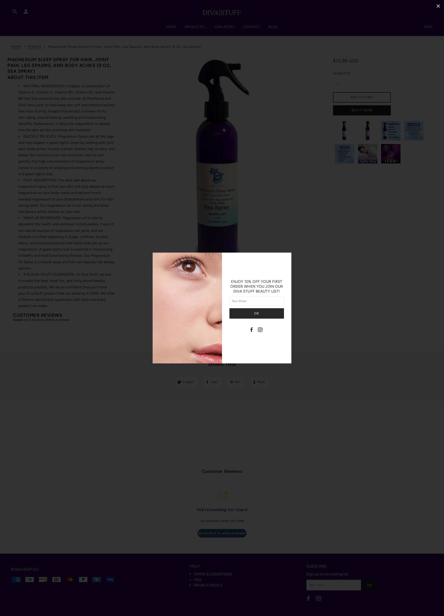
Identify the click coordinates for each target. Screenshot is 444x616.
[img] (251, 330)
